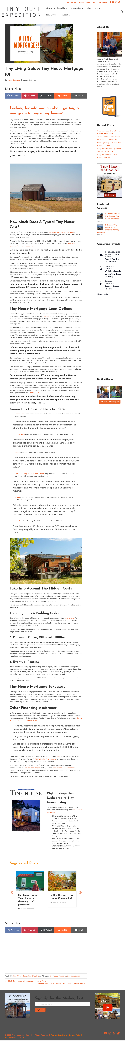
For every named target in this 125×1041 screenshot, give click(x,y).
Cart (94, 2)
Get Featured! (71, 2)
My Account (103, 2)
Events (81, 2)
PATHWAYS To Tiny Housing (44, 759)
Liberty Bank (20, 414)
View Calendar (102, 294)
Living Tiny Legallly (55, 8)
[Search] (121, 11)
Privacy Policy (75, 1035)
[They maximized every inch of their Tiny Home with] (116, 392)
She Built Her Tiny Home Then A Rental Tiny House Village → (62, 983)
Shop (88, 2)
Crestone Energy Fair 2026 (112, 287)
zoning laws (69, 618)
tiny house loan (73, 976)
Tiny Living (51, 15)
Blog (89, 8)
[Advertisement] (46, 954)
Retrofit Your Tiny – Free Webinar (113, 260)
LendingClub (34, 393)
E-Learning (76, 8)
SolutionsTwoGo (17, 1037)
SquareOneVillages (32, 768)
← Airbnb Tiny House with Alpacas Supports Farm (25, 981)
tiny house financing (57, 976)
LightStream (20, 434)
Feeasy (17, 452)
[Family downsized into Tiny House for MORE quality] (103, 392)
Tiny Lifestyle (33, 976)
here (58, 756)
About (65, 15)
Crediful (46, 316)
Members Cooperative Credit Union (29, 474)
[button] (12, 892)
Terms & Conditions (59, 1035)
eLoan (17, 497)
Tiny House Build (20, 976)
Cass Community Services (63, 768)
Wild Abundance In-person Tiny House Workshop (113, 274)
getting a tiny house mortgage (61, 232)
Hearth (17, 521)
